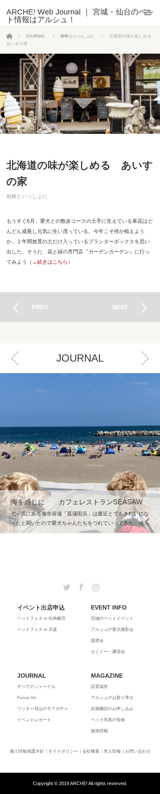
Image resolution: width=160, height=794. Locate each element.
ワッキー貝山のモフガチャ (42, 708)
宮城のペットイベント (112, 618)
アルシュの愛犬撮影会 (112, 629)
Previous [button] (15, 358)
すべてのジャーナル (36, 686)
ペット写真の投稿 (108, 719)
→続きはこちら (50, 262)
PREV (40, 307)
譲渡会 (97, 640)
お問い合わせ (138, 751)
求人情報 (112, 751)
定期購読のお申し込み (112, 708)
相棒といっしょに (26, 196)
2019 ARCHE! (73, 783)
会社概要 (90, 751)
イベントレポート (34, 719)
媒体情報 (99, 730)
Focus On (26, 697)
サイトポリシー (63, 751)
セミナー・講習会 (108, 651)
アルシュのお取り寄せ (112, 697)
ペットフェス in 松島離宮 (41, 618)
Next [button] (145, 358)
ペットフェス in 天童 (37, 629)
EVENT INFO (109, 607)
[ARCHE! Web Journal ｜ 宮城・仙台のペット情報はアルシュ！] (83, 15)
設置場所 (99, 686)
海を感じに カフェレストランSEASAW (80, 453)
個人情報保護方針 (27, 751)
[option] (80, 453)
